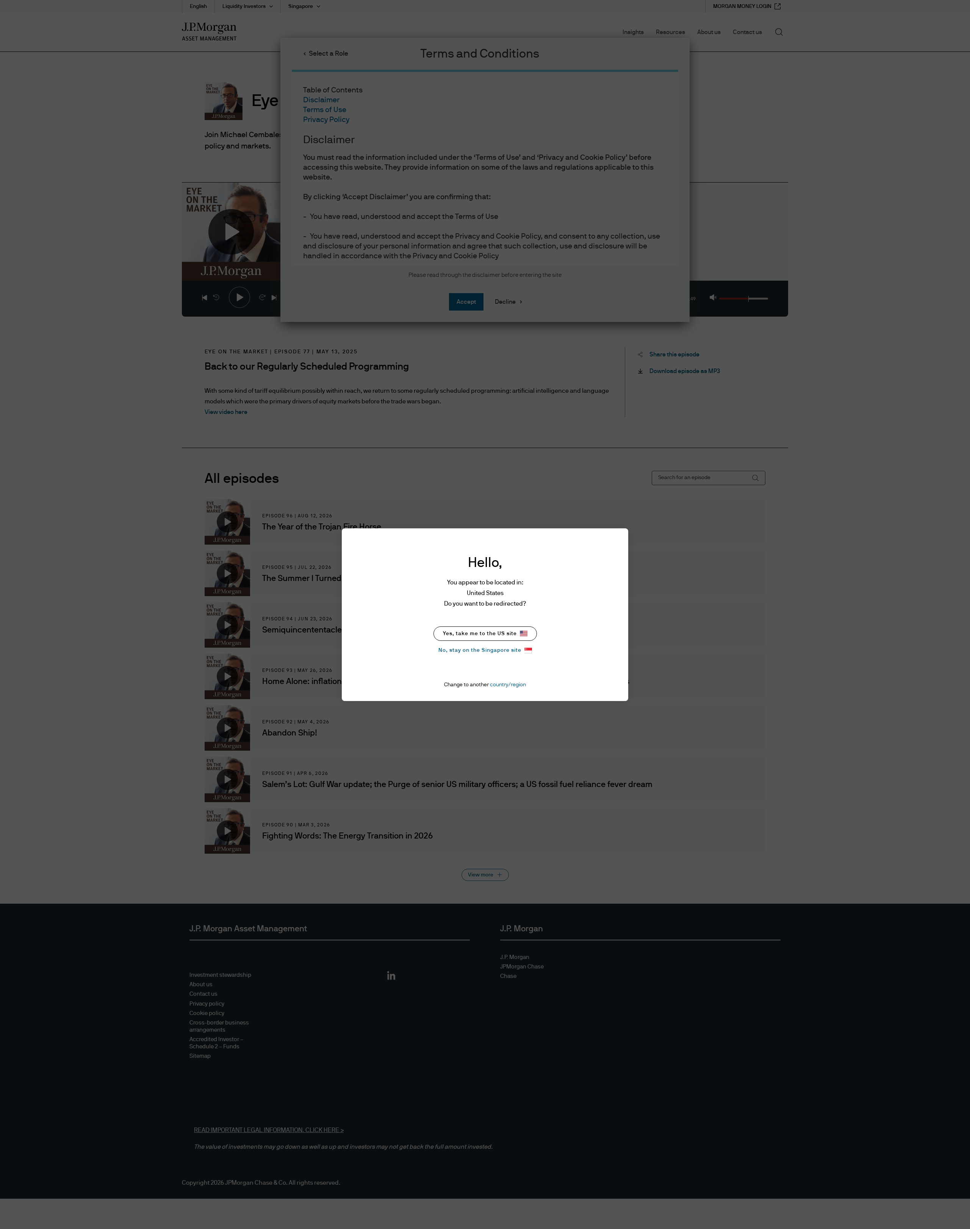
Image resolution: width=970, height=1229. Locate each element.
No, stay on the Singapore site (479, 650)
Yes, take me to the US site (480, 633)
